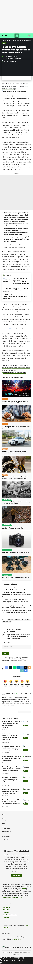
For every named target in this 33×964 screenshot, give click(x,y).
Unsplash (9, 897)
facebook (27, 619)
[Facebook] (21, 694)
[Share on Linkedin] (18, 667)
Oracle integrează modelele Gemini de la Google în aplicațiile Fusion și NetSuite (10, 801)
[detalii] (24, 888)
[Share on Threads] (26, 667)
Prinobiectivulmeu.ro (10, 915)
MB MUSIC (6, 910)
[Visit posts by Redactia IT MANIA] (3, 693)
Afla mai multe (16, 875)
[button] (3, 35)
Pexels (4, 897)
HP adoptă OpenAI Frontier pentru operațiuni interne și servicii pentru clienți (10, 791)
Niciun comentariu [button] (25, 712)
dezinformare (19, 619)
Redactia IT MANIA (12, 56)
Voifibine (6, 912)
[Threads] (28, 947)
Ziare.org (6, 917)
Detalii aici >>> (16, 939)
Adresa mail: (6, 642)
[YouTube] (26, 694)
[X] (24, 694)
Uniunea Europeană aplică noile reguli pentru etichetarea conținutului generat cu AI (11, 768)
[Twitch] (25, 947)
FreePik (19, 897)
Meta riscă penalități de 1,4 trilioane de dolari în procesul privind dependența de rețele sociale (15, 290)
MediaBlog (6, 907)
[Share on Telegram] (22, 667)
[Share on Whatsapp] (14, 667)
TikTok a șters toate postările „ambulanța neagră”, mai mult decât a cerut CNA (14, 296)
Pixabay (14, 897)
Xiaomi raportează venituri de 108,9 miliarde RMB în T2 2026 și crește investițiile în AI (16, 594)
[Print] (26, 670)
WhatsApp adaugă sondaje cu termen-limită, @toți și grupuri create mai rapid (11, 758)
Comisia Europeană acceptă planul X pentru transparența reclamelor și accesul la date (11, 748)
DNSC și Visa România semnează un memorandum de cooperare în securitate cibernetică (15, 601)
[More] (29, 670)
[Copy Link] (22, 670)
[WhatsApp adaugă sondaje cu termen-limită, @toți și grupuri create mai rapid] (27, 758)
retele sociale (7, 621)
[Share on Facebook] (6, 667)
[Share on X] (10, 667)
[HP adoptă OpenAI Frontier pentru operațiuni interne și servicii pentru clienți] (27, 791)
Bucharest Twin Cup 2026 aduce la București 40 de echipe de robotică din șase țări (10, 780)
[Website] (20, 694)
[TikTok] (23, 947)
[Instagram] (28, 694)
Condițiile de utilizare (22, 657)
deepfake (10, 619)
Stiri (4, 43)
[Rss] (30, 694)
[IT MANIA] (16, 35)
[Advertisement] (16, 16)
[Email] (29, 667)
